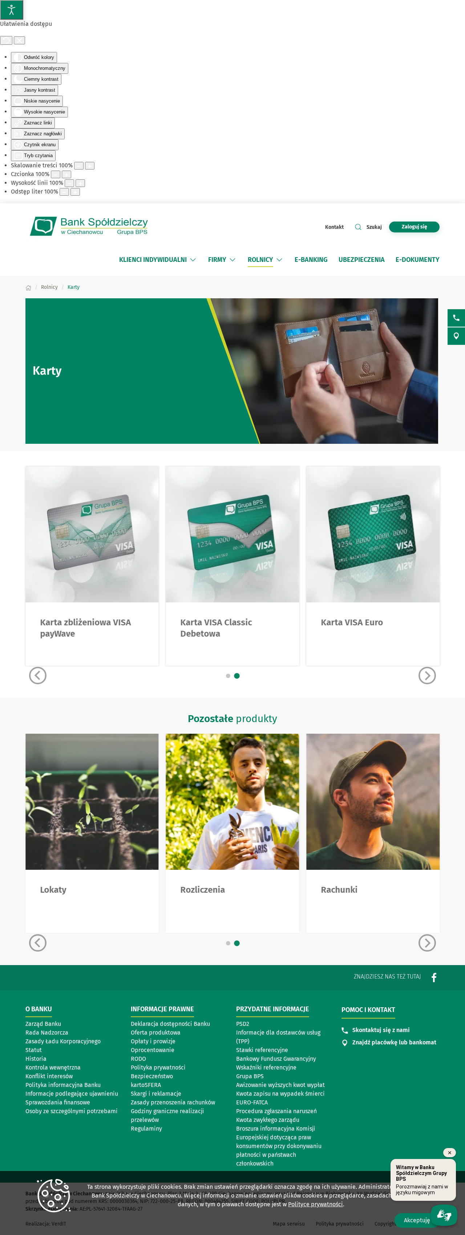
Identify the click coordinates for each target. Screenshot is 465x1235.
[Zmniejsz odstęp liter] (64, 192)
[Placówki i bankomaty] (456, 336)
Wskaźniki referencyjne (266, 1067)
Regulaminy (146, 1128)
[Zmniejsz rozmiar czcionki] (55, 174)
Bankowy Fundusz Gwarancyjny (276, 1058)
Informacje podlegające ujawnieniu (71, 1093)
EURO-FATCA (252, 1102)
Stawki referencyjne (262, 1050)
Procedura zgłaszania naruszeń (276, 1111)
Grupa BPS (250, 1076)
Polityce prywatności (315, 1204)
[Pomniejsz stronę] (79, 166)
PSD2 (242, 1023)
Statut (33, 1050)
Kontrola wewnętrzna (53, 1067)
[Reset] (6, 40)
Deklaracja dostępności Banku (170, 1023)
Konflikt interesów (49, 1076)
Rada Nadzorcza (46, 1032)
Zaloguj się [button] (414, 227)
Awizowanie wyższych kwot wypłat (280, 1084)
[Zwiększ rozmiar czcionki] (66, 174)
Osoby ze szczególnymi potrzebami (71, 1111)
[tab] (228, 676)
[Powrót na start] (89, 227)
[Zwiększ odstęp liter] (75, 192)
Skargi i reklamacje (156, 1093)
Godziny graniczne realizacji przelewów (167, 1115)
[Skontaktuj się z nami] (456, 318)
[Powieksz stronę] (89, 166)
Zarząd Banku (43, 1023)
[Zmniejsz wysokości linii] (69, 183)
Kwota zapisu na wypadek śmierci (280, 1093)
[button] (193, 260)
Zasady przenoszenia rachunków (173, 1102)
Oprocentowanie (152, 1050)
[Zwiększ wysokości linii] (80, 183)
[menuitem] (153, 260)
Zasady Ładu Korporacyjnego (63, 1041)
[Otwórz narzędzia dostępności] (11, 10)
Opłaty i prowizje (153, 1041)
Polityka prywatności (158, 1067)
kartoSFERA (146, 1084)
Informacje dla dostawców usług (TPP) (278, 1037)
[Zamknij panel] (19, 40)
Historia (35, 1058)
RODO (138, 1058)
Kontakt (334, 227)
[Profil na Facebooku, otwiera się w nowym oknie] (434, 977)
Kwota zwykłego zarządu (267, 1119)
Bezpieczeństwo (152, 1076)
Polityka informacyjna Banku (63, 1084)
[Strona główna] (28, 287)
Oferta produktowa (156, 1032)
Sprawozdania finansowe (57, 1102)
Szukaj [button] (374, 227)
